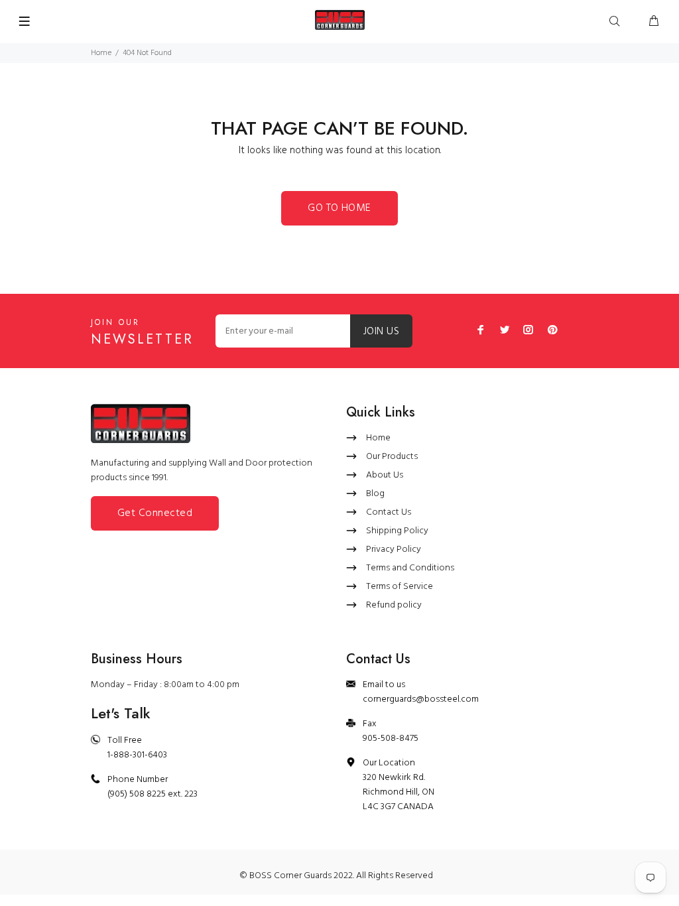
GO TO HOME (339, 208)
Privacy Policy (393, 549)
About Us (384, 475)
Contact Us (388, 512)
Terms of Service (399, 586)
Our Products (392, 456)
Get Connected (154, 513)
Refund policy (394, 605)
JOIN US (381, 331)
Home (101, 53)
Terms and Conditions (410, 568)
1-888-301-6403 (137, 755)
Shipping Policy (397, 531)
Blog (375, 493)
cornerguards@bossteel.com (421, 699)
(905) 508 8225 (136, 794)
